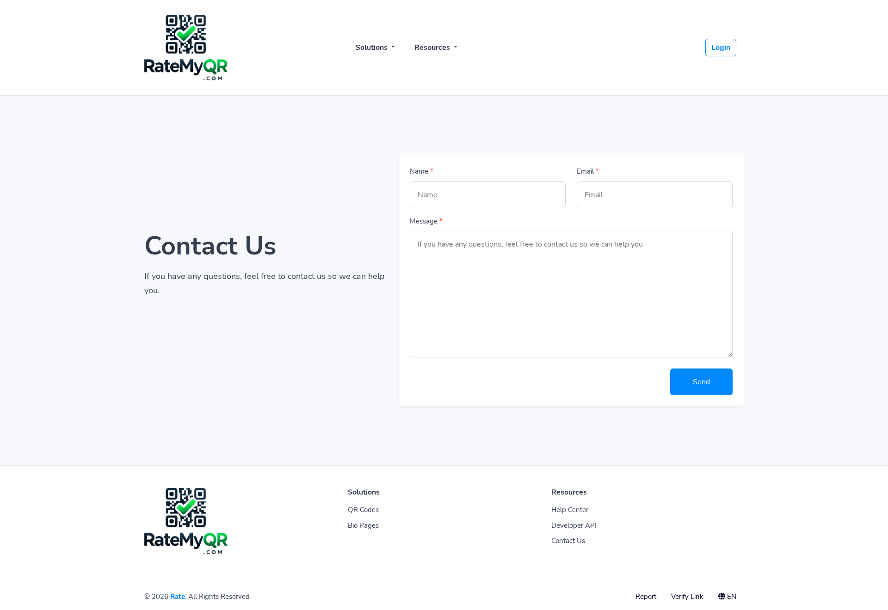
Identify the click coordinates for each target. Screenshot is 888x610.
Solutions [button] (372, 47)
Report (645, 596)
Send (701, 382)
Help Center (569, 509)
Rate (177, 596)
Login (720, 47)
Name (421, 171)
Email (588, 171)
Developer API (574, 525)
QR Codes (363, 509)
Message (426, 221)
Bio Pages (363, 525)
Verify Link (687, 596)
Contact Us (568, 540)
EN (730, 596)
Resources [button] (433, 47)
